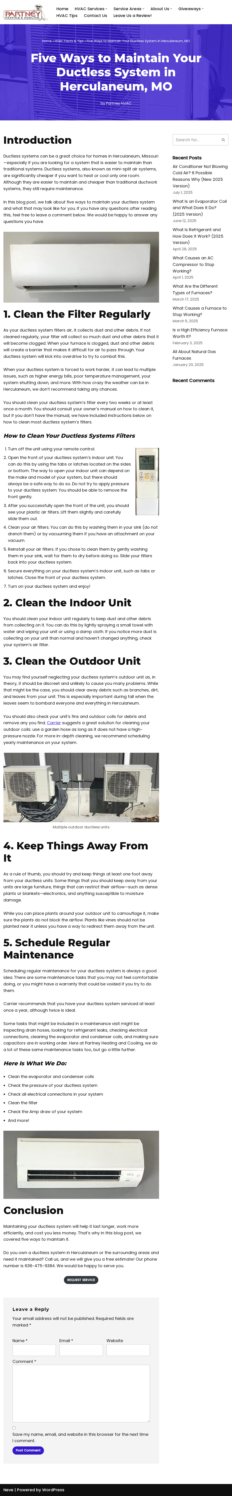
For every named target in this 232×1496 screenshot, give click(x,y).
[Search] (223, 140)
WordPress (53, 1490)
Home (62, 9)
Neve (8, 1490)
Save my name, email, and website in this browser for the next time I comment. (80, 1437)
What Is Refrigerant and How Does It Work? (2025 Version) (198, 236)
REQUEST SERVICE (81, 1280)
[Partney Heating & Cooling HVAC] (26, 12)
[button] (106, 9)
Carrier (54, 723)
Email (66, 1340)
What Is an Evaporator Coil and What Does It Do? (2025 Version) (200, 207)
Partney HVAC (118, 103)
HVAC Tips (66, 15)
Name (20, 1340)
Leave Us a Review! (133, 15)
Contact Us (95, 15)
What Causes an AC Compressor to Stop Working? (193, 264)
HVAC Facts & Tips (69, 41)
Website (114, 1340)
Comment (24, 1361)
